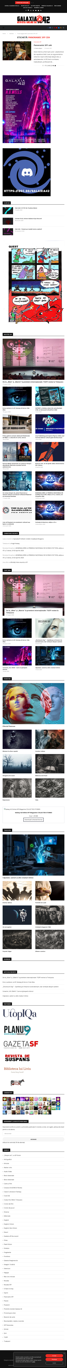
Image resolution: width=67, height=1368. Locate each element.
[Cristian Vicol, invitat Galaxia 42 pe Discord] (8, 221)
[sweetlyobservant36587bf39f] (18, 1099)
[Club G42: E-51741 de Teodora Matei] (8, 210)
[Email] (38, 10)
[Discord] (28, 10)
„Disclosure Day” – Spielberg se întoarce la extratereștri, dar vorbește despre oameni (48, 641)
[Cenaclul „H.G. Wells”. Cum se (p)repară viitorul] (17, 655)
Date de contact (27, 7)
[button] (31, 2)
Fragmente (7, 1252)
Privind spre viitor (10, 1313)
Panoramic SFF (8, 1297)
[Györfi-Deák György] (36, 1099)
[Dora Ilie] (36, 1103)
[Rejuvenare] (17, 788)
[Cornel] (40, 1103)
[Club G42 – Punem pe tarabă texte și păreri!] (8, 231)
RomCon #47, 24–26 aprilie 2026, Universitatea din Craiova (49, 464)
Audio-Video (8, 1171)
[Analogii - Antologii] (22, 1112)
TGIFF (6, 1337)
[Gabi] (27, 1108)
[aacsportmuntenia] (54, 1099)
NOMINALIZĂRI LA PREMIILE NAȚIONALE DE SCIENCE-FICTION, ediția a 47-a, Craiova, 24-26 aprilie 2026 (49, 494)
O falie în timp (8, 1289)
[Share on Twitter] (47, 65)
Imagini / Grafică (9, 1264)
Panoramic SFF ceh (43, 45)
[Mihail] (31, 1099)
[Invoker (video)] (49, 739)
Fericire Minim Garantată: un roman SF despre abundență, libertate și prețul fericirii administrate (17, 465)
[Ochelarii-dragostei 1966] (49, 915)
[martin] (9, 1103)
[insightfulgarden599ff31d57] (27, 1103)
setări (33, 1362)
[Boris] (14, 1103)
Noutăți (6, 1281)
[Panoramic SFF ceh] (17, 50)
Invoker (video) (40, 751)
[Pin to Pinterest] (49, 65)
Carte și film (8, 1184)
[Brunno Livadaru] (31, 1103)
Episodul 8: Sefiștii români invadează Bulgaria (29, 539)
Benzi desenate (9, 1176)
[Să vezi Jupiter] (17, 915)
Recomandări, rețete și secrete (14, 1321)
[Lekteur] (22, 1103)
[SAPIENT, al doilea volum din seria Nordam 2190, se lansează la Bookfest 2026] (49, 396)
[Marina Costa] (27, 1112)
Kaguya (6, 1273)
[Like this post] (43, 65)
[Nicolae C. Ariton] (49, 1112)
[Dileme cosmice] (49, 939)
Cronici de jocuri (9, 1208)
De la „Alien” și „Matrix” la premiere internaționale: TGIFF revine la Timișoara (33, 382)
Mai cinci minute (9, 1277)
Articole (6, 1163)
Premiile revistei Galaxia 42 (13, 1309)
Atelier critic (8, 1167)
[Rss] (40, 10)
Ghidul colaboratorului (12, 5)
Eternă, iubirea (7, 902)
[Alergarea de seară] (17, 763)
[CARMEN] (45, 1099)
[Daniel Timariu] (22, 1108)
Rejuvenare (6, 800)
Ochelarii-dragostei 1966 (43, 927)
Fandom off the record (11, 1236)
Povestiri (7, 1305)
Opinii (6, 1293)
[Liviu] (58, 1103)
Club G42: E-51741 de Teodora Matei (26, 208)
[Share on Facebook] (45, 65)
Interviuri (7, 1268)
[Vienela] (31, 1108)
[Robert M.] (5, 1108)
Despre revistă (25, 5)
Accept (54, 1355)
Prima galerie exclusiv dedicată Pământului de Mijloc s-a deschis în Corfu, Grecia (16, 436)
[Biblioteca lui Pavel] (49, 763)
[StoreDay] (9, 1099)
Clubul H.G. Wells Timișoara (13, 1200)
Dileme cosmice (40, 951)
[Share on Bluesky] (53, 65)
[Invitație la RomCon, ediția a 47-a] (49, 510)
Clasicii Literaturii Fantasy (12, 1192)
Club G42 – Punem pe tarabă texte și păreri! (28, 229)
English (6, 1220)
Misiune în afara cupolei (10, 751)
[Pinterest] (33, 10)
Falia (36, 800)
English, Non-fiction (10, 1228)
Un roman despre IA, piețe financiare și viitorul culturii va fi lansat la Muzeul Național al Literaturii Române (17, 494)
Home (4, 33)
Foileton (6, 1248)
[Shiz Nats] (36, 1108)
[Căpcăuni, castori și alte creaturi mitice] (49, 655)
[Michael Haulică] (5, 1112)
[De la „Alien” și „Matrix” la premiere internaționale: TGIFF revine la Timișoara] (33, 359)
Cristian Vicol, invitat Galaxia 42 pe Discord (28, 218)
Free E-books (57, 5)
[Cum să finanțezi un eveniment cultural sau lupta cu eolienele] (17, 510)
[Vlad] (49, 1103)
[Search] (63, 27)
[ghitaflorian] (49, 1099)
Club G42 (7, 1196)
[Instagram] (30, 10)
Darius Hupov (38, 48)
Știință (6, 1329)
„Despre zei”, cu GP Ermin (12, 1155)
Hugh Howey (15, 543)
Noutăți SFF (8, 1285)
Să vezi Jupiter (7, 927)
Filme (6, 1240)
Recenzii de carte (9, 1317)
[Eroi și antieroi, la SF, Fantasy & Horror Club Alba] (17, 396)
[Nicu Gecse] (22, 1099)
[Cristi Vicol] (40, 1112)
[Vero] (9, 1112)
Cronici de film (8, 1204)
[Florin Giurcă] (54, 1103)
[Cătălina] (40, 1099)
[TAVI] (27, 1099)
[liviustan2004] (5, 1099)
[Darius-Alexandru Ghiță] (45, 1103)
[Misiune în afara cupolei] (17, 739)
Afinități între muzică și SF (19, 562)
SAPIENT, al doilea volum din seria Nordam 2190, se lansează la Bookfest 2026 (48, 409)
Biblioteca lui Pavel (41, 775)
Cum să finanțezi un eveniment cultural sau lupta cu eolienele (16, 523)
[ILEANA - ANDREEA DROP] (14, 1108)
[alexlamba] (18, 1112)
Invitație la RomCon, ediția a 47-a (45, 522)
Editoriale (7, 1216)
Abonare (33, 1139)
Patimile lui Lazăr (40, 902)
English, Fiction (9, 1224)
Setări (54, 1363)
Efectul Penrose (9, 726)
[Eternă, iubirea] (17, 890)
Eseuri (6, 1232)
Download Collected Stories (33, 820)
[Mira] (14, 1099)
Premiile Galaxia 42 (47, 5)
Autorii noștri (35, 5)
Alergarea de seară (9, 775)
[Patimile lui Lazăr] (49, 890)
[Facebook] (48, 27)
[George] (18, 1108)
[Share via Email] (55, 65)
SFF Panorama (8, 1325)
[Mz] (18, 1103)
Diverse (6, 1212)
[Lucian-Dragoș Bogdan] (36, 1112)
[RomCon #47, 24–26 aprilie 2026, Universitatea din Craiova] (49, 451)
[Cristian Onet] (49, 1108)
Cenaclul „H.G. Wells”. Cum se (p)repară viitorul (15, 668)
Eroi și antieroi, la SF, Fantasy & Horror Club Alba (16, 409)
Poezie (6, 1301)
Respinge (54, 1359)
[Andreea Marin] (40, 1108)
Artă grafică (8, 1159)
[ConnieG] (58, 1108)
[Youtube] (35, 10)
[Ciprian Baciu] (45, 1108)
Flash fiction (8, 1244)
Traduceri (7, 1341)
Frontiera (7, 1256)
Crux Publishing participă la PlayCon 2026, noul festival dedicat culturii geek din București (49, 436)
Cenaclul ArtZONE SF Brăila (13, 1188)
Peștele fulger (7, 951)
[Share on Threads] (51, 65)
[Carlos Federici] (58, 1099)
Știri (5, 1333)
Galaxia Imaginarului (11, 1260)
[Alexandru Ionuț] (9, 1108)
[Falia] (49, 788)
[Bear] (14, 1112)
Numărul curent (39, 7)
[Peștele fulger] (17, 939)
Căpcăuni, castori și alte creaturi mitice (47, 667)
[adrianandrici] (54, 1108)
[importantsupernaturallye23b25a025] (45, 1112)
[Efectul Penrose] (33, 703)
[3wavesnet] (5, 1103)
